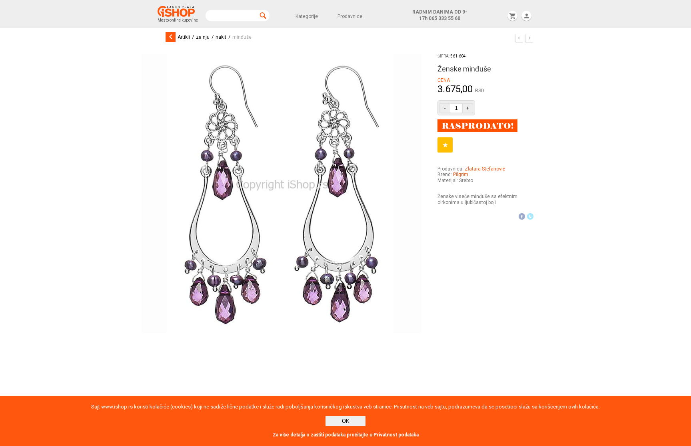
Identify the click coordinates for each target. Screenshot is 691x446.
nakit (221, 37)
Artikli (184, 37)
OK (345, 421)
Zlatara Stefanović (485, 169)
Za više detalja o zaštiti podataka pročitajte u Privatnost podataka (346, 435)
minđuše (242, 37)
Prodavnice (350, 16)
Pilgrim (460, 174)
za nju (203, 37)
